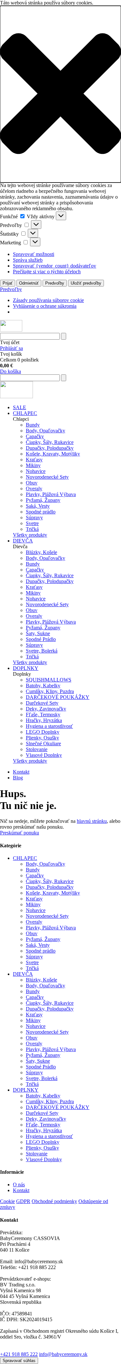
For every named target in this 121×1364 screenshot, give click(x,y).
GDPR (23, 1201)
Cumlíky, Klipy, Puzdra (50, 691)
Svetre (32, 523)
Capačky (35, 436)
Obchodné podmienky (54, 1201)
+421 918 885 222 (19, 1354)
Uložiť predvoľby (86, 283)
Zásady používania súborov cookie (48, 300)
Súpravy (34, 517)
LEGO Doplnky (42, 732)
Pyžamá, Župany (43, 500)
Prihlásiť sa (11, 348)
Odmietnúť (29, 283)
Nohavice (35, 471)
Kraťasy (34, 459)
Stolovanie (36, 749)
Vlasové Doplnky (44, 755)
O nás (19, 1184)
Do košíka (10, 371)
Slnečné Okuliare (43, 743)
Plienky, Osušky (42, 737)
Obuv (31, 482)
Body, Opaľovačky (45, 430)
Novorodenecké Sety (47, 477)
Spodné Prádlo (41, 639)
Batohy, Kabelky (43, 685)
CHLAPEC (25, 413)
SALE (19, 407)
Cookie (7, 1201)
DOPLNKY (25, 668)
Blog (18, 777)
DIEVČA (23, 540)
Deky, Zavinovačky (46, 708)
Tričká (32, 529)
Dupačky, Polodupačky (50, 448)
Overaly (34, 488)
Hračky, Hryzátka (44, 720)
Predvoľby (54, 283)
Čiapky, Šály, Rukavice (50, 442)
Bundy (33, 425)
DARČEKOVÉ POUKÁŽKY (57, 697)
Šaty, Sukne (38, 633)
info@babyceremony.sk (63, 1354)
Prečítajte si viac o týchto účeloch (47, 271)
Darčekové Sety (42, 703)
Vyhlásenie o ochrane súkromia (44, 306)
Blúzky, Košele (41, 552)
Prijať (8, 283)
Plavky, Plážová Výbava (51, 494)
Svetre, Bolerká (41, 651)
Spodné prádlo (40, 511)
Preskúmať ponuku (19, 832)
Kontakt (21, 772)
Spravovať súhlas (19, 1360)
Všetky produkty (30, 535)
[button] (60, 94)
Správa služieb (28, 260)
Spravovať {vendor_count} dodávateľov (54, 265)
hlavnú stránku (92, 821)
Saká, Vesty (38, 506)
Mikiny (33, 465)
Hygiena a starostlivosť (49, 726)
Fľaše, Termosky (43, 714)
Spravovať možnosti (33, 254)
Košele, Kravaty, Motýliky (53, 453)
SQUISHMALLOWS (48, 679)
